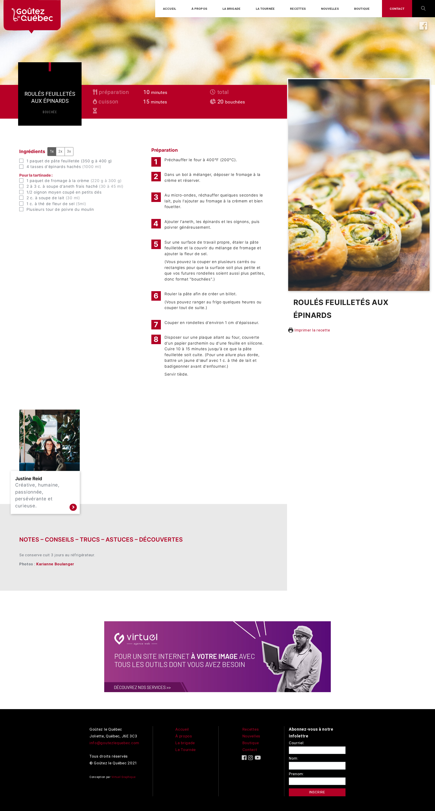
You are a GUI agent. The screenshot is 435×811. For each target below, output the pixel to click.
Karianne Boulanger (55, 564)
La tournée (265, 8)
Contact (397, 8)
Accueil (169, 8)
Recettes (298, 8)
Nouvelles (330, 8)
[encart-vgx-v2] (217, 656)
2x (60, 151)
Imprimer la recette (311, 330)
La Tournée (185, 749)
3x (69, 151)
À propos (199, 8)
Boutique (362, 8)
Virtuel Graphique (123, 777)
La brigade (231, 8)
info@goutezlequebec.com (114, 743)
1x (52, 151)
